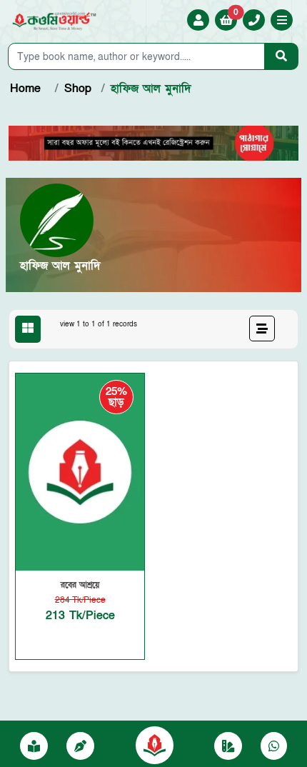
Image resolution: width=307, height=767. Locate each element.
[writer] (80, 747)
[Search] (281, 56)
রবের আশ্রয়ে (80, 585)
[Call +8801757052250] (254, 21)
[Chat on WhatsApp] (274, 747)
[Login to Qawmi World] (198, 21)
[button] (282, 21)
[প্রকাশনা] (34, 747)
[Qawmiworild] (154, 744)
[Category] (228, 747)
